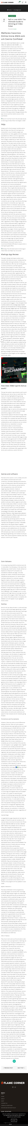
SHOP (2, 1107)
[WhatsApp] (14, 1067)
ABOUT (3, 1105)
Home (10, 10)
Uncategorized (17, 10)
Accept (14, 1120)
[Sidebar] (2, 340)
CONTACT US (4, 1109)
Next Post (21, 1074)
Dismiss (22, 563)
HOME (2, 1103)
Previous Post (8, 1074)
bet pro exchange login (7, 238)
